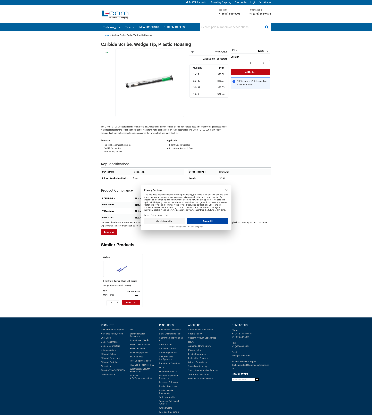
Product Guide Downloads (166, 391)
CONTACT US (240, 325)
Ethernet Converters (110, 358)
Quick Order (241, 2)
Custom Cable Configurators (166, 358)
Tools (148, 360)
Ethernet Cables (108, 354)
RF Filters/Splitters (139, 352)
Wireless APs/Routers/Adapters (141, 377)
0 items (267, 2)
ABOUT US (194, 325)
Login (253, 2)
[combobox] (235, 27)
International (260, 11)
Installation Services (198, 358)
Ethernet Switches (110, 362)
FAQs (161, 367)
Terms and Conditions (199, 374)
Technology (110, 27)
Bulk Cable (106, 338)
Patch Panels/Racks (140, 340)
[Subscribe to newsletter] (257, 379)
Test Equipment (137, 360)
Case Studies (165, 344)
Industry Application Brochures (168, 377)
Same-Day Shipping (197, 366)
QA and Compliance (197, 362)
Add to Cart (250, 72)
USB (152, 365)
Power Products (137, 348)
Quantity (235, 57)
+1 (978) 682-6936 (240, 337)
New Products (108, 329)
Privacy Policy (195, 350)
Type (128, 27)
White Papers (165, 408)
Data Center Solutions (169, 363)
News (191, 342)
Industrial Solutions (168, 382)
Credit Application (168, 352)
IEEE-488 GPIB (108, 374)
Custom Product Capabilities (202, 338)
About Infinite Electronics (200, 329)
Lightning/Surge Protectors (137, 335)
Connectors (114, 346)
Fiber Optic (106, 366)
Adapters (119, 329)
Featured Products (168, 371)
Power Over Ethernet (140, 344)
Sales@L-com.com (241, 355)
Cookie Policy (195, 333)
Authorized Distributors (199, 346)
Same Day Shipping (221, 2)
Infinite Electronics (197, 354)
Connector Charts (167, 348)
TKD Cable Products (140, 365)
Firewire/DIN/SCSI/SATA (113, 370)
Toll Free (229, 11)
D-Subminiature (108, 350)
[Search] (266, 27)
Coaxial (104, 346)
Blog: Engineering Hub (169, 333)
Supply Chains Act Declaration (203, 370)
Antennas (105, 333)
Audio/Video (117, 333)
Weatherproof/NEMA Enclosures (140, 370)
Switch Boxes (136, 356)
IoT (131, 329)
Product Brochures (168, 386)
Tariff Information (198, 2)
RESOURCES (166, 325)
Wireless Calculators (169, 412)
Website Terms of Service (200, 378)
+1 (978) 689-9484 (240, 346)
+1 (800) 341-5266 (240, 333)
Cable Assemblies (110, 342)
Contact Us (109, 232)
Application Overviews (170, 329)
